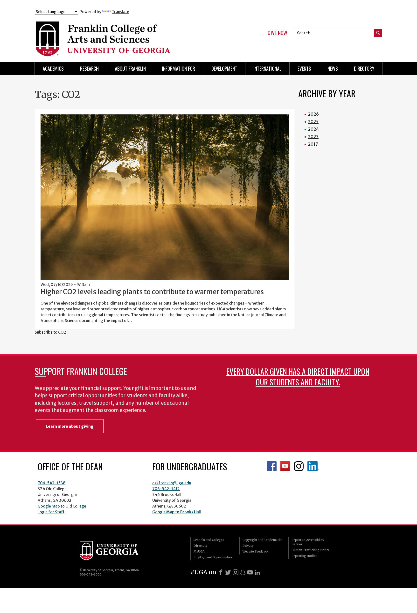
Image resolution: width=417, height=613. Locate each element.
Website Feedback (255, 551)
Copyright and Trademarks (262, 540)
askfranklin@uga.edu (171, 482)
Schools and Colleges (209, 540)
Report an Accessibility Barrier (308, 542)
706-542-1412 (166, 488)
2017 (313, 144)
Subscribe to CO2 (50, 332)
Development (224, 68)
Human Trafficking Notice (311, 550)
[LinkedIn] (257, 572)
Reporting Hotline (304, 556)
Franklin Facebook (272, 466)
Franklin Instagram (299, 466)
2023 (313, 136)
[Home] (131, 35)
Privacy (248, 545)
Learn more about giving (69, 426)
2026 (313, 114)
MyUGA (199, 551)
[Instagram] (235, 572)
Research (89, 68)
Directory (364, 68)
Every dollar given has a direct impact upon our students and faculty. (297, 377)
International (267, 68)
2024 (313, 129)
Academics (53, 68)
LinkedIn (313, 466)
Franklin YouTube (285, 466)
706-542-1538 (51, 482)
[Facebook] (221, 572)
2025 (313, 121)
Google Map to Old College (62, 506)
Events (304, 68)
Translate (120, 11)
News (332, 68)
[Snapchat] (243, 572)
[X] (228, 572)
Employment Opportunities (213, 557)
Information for (178, 68)
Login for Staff (51, 511)
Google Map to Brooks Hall (176, 511)
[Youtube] (250, 572)
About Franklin (130, 68)
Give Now (277, 33)
